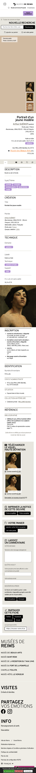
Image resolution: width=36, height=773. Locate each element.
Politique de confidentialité (9, 752)
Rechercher (29, 27)
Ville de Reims (5, 741)
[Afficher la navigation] (4, 4)
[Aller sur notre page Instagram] (9, 711)
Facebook (18, 617)
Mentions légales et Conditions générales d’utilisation (17, 748)
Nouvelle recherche (22, 23)
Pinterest (9, 620)
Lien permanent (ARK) (11, 625)
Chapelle (9, 670)
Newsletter (5, 730)
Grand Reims (18, 741)
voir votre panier (28, 32)
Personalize (28, 771)
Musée (28, 13)
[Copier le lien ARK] (29, 629)
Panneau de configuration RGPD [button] (11, 760)
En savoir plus (30, 8)
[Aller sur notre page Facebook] (3, 711)
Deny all (19, 771)
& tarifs (10, 726)
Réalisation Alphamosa (8, 744)
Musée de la (17, 661)
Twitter (8, 617)
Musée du (15, 666)
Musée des (11, 653)
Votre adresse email (10, 579)
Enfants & (7, 692)
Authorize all (9, 771)
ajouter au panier (12, 32)
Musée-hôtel (12, 674)
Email (18, 620)
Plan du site (4, 756)
